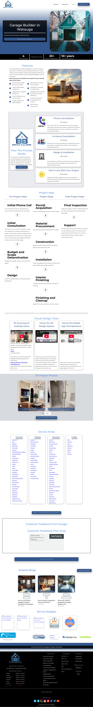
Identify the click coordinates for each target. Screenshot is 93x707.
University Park (35, 478)
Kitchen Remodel (48, 661)
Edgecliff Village (16, 454)
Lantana (51, 476)
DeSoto (33, 452)
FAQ (62, 666)
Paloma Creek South (54, 486)
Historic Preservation (48, 676)
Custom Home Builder (49, 667)
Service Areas (64, 661)
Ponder (51, 488)
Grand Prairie (34, 460)
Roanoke (51, 492)
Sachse (32, 474)
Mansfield (14, 476)
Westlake (14, 496)
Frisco (69, 444)
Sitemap (55, 705)
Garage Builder (47, 674)
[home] (8, 4)
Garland (33, 458)
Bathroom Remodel (48, 663)
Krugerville (52, 468)
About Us (63, 658)
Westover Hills (16, 498)
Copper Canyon (53, 444)
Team (62, 671)
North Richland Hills (17, 478)
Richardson (34, 470)
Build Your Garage (25, 39)
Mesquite (33, 468)
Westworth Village (17, 500)
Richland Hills (15, 486)
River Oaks (15, 488)
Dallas (32, 450)
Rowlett (33, 472)
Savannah (51, 496)
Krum (50, 470)
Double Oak (52, 454)
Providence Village (54, 490)
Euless (14, 456)
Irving (32, 464)
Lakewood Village (53, 474)
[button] (56, 4)
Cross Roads (52, 448)
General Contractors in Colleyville (8, 639)
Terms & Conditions (48, 705)
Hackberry (52, 458)
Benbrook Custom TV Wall (31, 409)
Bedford (14, 444)
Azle (13, 442)
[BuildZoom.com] (8, 635)
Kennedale (15, 470)
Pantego (14, 480)
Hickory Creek (53, 462)
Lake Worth (15, 474)
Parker (69, 450)
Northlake (51, 482)
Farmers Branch (35, 456)
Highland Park (34, 462)
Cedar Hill (33, 446)
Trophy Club (52, 502)
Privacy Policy (39, 705)
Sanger (51, 494)
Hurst (13, 466)
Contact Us (64, 656)
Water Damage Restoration (50, 682)
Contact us (21, 167)
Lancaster (33, 466)
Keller (13, 468)
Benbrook (15, 446)
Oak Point (51, 484)
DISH (50, 452)
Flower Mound (53, 456)
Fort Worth (15, 458)
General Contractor (48, 656)
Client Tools (64, 664)
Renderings (78, 661)
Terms (80, 667)
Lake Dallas (52, 472)
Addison (33, 440)
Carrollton (33, 444)
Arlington (14, 440)
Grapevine (15, 460)
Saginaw (14, 490)
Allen (68, 440)
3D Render (46, 684)
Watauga (14, 494)
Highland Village (53, 464)
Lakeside (14, 472)
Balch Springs (34, 442)
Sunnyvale (33, 476)
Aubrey (51, 440)
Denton (51, 450)
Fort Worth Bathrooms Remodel (61, 409)
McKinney (70, 446)
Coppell (33, 448)
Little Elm (51, 480)
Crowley (14, 450)
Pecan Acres (15, 482)
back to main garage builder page (46, 512)
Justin (50, 466)
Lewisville (51, 478)
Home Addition (47, 665)
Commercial (78, 658)
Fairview (69, 442)
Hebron (51, 460)
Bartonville (52, 442)
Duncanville (34, 454)
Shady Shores (52, 498)
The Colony (52, 500)
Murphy (69, 448)
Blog (77, 667)
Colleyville (15, 448)
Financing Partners (66, 669)
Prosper (69, 454)
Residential (78, 656)
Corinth (51, 446)
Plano (68, 452)
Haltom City (15, 462)
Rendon (14, 484)
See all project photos (46, 417)
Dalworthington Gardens (19, 452)
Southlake (15, 492)
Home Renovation (48, 658)
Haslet (14, 464)
